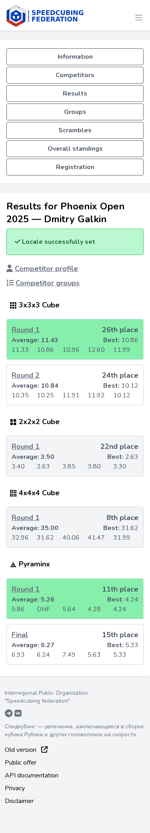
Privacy (15, 788)
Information (75, 56)
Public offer (20, 762)
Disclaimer (19, 801)
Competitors (75, 75)
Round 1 (26, 330)
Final (20, 635)
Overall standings (75, 148)
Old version (21, 749)
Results (75, 93)
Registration (75, 167)
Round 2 (26, 375)
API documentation (31, 775)
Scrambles (75, 130)
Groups (75, 112)
